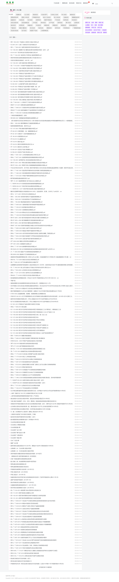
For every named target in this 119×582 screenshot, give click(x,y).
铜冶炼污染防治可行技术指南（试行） (21, 558)
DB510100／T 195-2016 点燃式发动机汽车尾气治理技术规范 (27, 556)
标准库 (16, 578)
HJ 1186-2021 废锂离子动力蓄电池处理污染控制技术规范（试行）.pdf (30, 50)
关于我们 (13, 576)
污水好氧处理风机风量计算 (18, 422)
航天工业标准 (47, 17)
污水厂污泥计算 (15, 440)
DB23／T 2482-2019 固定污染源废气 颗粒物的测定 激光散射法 (28, 338)
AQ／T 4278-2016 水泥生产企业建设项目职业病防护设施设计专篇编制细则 (31, 524)
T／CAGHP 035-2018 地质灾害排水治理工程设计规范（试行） (28, 380)
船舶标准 (13, 20)
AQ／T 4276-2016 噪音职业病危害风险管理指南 (24, 529)
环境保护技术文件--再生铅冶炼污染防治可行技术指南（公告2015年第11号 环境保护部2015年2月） (38, 564)
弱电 (96, 25)
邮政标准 (49, 28)
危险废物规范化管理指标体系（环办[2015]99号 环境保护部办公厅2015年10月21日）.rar (35, 278)
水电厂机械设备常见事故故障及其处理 (21, 459)
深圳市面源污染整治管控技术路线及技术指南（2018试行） (27, 453)
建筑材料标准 (14, 17)
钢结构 (105, 32)
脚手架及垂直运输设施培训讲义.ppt (20, 178)
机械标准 (18, 14)
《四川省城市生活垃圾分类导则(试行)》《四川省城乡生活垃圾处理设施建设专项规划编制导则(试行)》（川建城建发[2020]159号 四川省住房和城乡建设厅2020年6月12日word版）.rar (59, 120)
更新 (14, 37)
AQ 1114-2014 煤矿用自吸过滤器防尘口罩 (22, 493)
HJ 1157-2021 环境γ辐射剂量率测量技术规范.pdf (24, 128)
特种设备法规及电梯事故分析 (18, 464)
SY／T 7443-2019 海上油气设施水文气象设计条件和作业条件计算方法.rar (31, 267)
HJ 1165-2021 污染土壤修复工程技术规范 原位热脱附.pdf (26, 99)
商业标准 (13, 25)
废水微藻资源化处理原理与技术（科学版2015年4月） (25, 419)
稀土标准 (68, 22)
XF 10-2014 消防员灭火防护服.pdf (20, 147)
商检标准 (46, 25)
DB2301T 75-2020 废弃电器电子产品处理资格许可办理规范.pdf (28, 110)
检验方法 (78, 3)
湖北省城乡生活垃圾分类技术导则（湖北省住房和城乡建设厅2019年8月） (31, 398)
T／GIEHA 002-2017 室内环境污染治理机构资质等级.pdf (26, 186)
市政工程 (93, 27)
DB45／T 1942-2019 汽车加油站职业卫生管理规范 (24, 388)
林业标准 (43, 22)
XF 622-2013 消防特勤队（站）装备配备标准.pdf (24, 131)
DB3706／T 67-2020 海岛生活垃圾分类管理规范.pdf (25, 259)
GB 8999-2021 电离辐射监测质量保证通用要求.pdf (24, 118)
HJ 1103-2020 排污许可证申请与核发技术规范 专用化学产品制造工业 (29, 328)
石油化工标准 (54, 14)
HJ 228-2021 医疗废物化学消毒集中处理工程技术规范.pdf (26, 97)
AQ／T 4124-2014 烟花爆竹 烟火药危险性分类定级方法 (26, 490)
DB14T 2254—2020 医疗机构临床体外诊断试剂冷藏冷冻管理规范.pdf (29, 217)
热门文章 (87, 12)
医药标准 (65, 20)
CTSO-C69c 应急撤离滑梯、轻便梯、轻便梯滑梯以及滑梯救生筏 (28, 293)
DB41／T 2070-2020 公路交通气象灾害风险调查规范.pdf (26, 238)
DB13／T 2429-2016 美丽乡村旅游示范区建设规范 (24, 503)
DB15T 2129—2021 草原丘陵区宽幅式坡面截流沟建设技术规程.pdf (29, 162)
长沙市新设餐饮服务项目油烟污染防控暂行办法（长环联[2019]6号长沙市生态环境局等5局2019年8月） (38, 390)
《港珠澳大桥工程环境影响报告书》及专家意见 (23, 456)
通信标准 (72, 14)
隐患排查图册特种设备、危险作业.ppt (21, 126)
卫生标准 (34, 22)
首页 (14, 10)
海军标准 (57, 28)
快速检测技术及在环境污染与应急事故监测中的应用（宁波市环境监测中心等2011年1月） (35, 477)
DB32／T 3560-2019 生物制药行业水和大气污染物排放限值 (27, 372)
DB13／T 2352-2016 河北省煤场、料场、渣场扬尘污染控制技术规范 (29, 545)
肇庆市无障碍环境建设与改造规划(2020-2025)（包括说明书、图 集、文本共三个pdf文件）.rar (36, 191)
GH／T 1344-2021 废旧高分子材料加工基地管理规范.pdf (26, 55)
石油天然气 (44, 14)
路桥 (96, 22)
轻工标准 (64, 14)
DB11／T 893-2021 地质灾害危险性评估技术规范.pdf (25, 47)
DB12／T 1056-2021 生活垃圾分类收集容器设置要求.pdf (26, 113)
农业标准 (74, 20)
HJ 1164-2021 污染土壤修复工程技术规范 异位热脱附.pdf (26, 68)
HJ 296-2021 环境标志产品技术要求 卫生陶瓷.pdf (24, 89)
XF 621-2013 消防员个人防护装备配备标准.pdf (23, 134)
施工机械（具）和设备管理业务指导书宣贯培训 (23, 461)
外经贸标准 (66, 28)
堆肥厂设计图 (14, 443)
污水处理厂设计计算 (16, 430)
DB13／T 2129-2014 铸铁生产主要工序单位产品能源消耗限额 (27, 506)
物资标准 (63, 25)
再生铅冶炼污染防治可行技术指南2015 (21, 561)
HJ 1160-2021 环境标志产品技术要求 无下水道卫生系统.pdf (27, 76)
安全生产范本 (97, 30)
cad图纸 (87, 25)
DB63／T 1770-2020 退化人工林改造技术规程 (23, 356)
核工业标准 (57, 17)
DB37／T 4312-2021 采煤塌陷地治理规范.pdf (23, 210)
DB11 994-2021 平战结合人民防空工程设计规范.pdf (25, 42)
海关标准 (40, 28)
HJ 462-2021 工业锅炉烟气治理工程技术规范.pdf (24, 84)
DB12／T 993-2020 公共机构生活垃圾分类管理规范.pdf (26, 270)
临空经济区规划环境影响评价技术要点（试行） (23, 417)
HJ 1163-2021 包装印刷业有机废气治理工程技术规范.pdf (26, 71)
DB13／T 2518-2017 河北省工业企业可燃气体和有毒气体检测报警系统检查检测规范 (33, 540)
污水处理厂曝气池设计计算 (18, 432)
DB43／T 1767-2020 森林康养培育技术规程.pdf (24, 246)
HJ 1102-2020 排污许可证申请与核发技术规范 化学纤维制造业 (28, 330)
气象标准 (13, 28)
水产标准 (51, 22)
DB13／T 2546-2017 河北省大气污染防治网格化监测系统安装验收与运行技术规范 (33, 501)
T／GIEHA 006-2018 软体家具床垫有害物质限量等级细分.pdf (27, 183)
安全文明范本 (88, 30)
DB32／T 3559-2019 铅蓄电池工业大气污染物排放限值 (26, 375)
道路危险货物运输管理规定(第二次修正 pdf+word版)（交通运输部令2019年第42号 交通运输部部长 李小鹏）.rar (41, 257)
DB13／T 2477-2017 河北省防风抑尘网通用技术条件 (25, 543)
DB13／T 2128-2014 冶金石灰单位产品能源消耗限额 (25, 508)
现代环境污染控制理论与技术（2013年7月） (23, 487)
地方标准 (32, 28)
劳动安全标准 (14, 30)
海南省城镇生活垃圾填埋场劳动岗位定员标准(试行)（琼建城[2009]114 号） (31, 283)
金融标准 (30, 25)
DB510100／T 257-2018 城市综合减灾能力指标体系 (25, 553)
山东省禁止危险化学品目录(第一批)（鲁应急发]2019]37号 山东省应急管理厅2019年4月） (35, 406)
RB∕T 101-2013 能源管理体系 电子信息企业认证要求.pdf (26, 181)
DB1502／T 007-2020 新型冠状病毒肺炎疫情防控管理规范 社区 (28, 349)
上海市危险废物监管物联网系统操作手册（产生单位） (25, 396)
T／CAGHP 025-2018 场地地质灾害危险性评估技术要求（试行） (28, 383)
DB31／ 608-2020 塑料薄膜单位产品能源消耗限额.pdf (25, 123)
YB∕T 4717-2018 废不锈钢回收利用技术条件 (22, 346)
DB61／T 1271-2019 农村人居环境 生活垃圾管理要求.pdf (26, 273)
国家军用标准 (48, 20)
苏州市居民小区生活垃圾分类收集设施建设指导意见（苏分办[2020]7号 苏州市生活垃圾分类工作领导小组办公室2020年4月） (44, 286)
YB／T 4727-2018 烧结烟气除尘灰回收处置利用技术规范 (26, 351)
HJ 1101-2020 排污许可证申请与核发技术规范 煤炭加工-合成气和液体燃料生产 (32, 333)
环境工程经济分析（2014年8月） (20, 472)
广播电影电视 (76, 28)
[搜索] (112, 3)
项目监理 (87, 32)
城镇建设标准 (75, 17)
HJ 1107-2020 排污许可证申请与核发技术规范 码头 (25, 317)
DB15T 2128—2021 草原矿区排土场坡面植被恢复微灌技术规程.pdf (29, 165)
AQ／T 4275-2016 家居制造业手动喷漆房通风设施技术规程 (27, 532)
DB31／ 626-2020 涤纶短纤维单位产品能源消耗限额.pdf (26, 196)
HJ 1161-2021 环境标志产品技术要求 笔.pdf (23, 73)
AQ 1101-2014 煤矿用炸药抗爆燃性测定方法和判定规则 (26, 498)
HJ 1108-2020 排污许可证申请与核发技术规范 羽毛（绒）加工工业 (29, 314)
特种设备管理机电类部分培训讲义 (20, 467)
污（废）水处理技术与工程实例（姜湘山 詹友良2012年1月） (27, 411)
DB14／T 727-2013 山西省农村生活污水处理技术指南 (25, 385)
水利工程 (99, 27)
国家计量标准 (22, 28)
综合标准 (71, 3)
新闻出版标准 (73, 25)
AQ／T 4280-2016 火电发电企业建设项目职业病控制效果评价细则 (29, 519)
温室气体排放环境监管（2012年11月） (21, 480)
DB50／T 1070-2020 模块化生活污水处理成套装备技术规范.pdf (28, 212)
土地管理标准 (44, 30)
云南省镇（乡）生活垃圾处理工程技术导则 (22, 451)
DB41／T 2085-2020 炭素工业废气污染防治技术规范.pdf (26, 228)
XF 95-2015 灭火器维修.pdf (18, 139)
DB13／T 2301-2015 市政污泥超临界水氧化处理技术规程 (26, 548)
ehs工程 (19, 10)
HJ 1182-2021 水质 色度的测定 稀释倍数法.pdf (23, 63)
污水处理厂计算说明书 (17, 435)
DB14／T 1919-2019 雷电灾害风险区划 (21, 367)
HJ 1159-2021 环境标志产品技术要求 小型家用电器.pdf (26, 79)
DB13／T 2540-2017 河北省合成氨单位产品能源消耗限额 (26, 516)
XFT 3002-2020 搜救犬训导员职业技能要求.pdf (23, 241)
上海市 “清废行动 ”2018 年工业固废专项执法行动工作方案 (26, 393)
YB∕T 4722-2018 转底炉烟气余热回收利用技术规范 (24, 343)
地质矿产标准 (33, 30)
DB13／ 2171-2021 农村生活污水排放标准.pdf (23, 194)
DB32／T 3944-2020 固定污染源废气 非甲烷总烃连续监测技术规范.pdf (30, 236)
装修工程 (99, 32)
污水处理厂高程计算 (16, 438)
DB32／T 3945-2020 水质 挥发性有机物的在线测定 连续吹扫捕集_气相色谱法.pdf (33, 233)
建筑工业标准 (25, 17)
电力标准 (30, 20)
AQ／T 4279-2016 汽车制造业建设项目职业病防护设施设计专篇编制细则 (30, 522)
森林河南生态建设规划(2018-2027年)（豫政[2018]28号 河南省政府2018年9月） (32, 446)
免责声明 (8, 576)
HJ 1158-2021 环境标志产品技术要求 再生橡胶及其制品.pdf (27, 81)
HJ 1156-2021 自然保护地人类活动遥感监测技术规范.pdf (26, 160)
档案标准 (55, 25)
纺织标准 (38, 20)
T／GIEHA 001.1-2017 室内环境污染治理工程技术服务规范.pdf (28, 189)
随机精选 (93, 12)
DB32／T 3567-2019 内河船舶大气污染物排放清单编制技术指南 (28, 370)
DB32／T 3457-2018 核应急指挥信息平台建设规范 (24, 362)
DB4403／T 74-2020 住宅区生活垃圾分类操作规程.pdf (25, 275)
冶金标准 (21, 20)
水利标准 (76, 22)
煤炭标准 (35, 14)
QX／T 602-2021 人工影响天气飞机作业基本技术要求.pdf (26, 102)
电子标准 (24, 30)
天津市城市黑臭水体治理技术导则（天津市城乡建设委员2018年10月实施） (31, 409)
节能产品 (13, 280)
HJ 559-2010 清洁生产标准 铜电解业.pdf (22, 149)
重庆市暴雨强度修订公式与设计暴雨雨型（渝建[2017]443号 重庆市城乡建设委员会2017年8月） (37, 291)
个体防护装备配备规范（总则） (19, 115)
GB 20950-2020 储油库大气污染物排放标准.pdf (23, 254)
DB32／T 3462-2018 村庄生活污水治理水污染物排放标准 (26, 359)
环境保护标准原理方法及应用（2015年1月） (23, 469)
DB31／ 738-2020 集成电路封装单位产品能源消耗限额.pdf (26, 202)
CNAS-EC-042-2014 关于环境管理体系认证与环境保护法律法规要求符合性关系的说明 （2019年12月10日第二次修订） (43, 296)
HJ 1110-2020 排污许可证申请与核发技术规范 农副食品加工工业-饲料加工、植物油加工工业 (36, 309)
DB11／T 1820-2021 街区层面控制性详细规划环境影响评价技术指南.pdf (30, 173)
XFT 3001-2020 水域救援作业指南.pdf (21, 244)
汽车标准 (57, 20)
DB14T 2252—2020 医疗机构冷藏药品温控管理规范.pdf (26, 223)
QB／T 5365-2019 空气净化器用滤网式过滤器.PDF (24, 262)
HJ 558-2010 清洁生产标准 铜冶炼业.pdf (22, 152)
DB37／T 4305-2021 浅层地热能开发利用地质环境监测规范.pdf (28, 204)
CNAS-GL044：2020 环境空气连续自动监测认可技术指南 (26, 341)
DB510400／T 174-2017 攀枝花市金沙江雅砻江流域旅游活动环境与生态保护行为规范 (34, 550)
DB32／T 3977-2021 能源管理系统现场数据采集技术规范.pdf (27, 157)
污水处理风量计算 (15, 427)
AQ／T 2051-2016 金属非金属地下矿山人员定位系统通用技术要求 (29, 537)
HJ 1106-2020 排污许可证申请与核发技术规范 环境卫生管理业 (28, 320)
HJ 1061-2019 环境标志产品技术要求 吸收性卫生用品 (25, 304)
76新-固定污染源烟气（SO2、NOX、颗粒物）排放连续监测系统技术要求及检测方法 (33, 401)
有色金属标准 (25, 22)
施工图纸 (100, 25)
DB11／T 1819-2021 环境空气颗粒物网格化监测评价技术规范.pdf (28, 176)
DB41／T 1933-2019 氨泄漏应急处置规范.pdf (23, 207)
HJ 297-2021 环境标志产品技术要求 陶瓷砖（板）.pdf (25, 86)
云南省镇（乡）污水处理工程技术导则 (21, 448)
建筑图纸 (87, 27)
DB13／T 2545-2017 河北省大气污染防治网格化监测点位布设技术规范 (30, 511)
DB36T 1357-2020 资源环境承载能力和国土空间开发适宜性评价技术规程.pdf (31, 225)
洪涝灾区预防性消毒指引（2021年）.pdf (21, 60)
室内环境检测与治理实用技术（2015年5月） (23, 482)
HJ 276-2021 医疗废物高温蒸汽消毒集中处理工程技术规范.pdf (28, 92)
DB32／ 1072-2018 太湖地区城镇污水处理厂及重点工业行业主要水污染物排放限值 (33, 364)
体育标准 (21, 25)
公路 (92, 22)
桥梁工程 (101, 22)
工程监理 (104, 30)
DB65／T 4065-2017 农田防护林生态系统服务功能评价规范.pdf (28, 107)
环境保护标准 (36, 17)
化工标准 (26, 14)
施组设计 (86, 2)
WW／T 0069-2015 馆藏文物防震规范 (21, 335)
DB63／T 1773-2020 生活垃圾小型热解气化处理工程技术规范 (27, 354)
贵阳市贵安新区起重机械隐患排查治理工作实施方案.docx (26, 58)
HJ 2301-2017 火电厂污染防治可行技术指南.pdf (24, 44)
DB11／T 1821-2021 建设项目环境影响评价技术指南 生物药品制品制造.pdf (31, 170)
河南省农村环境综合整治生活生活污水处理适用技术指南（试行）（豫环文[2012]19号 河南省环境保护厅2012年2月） (42, 404)
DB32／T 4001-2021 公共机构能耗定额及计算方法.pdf (25, 155)
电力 (92, 25)
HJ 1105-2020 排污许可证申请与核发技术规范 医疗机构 (26, 322)
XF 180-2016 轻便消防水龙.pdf (19, 136)
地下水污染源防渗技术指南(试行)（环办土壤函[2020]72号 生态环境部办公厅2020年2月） (35, 301)
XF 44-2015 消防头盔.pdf (17, 141)
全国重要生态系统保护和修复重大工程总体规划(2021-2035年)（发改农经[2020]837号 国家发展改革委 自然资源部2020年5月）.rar (46, 265)
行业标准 (56, 3)
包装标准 (66, 17)
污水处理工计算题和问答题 (18, 425)
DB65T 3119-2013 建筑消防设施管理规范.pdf (23, 105)
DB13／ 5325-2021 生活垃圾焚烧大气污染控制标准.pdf (26, 199)
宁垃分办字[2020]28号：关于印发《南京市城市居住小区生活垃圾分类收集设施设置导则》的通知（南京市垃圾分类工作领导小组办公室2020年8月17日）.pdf (53, 168)
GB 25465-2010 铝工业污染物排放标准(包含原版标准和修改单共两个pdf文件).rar (33, 249)
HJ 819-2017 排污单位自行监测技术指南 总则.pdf (24, 52)
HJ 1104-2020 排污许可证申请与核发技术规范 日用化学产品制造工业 (29, 325)
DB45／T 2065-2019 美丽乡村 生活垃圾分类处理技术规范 (26, 288)
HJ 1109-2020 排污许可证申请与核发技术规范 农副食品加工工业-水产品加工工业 (33, 312)
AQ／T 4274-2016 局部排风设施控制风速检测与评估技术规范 (27, 535)
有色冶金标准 (14, 22)
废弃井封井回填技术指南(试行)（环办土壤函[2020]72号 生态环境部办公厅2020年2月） (34, 299)
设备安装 (93, 32)
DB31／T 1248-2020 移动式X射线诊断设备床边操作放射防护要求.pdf (29, 215)
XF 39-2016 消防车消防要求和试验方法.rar (22, 144)
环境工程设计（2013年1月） (18, 474)
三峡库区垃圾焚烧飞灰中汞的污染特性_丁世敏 (23, 414)
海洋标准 (59, 22)
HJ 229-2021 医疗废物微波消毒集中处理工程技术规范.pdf (26, 94)
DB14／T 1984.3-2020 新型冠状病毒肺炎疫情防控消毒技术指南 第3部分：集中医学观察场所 (36, 377)
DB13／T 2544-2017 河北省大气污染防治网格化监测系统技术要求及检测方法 (32, 514)
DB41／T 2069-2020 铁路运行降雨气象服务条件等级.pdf (26, 231)
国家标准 (64, 3)
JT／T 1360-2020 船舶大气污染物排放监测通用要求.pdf (26, 252)
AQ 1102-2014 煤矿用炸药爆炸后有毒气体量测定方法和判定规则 (28, 495)
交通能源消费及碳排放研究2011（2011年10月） (24, 485)
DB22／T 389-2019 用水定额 (18, 307)
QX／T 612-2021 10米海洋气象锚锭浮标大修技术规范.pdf (26, 65)
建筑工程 (87, 22)
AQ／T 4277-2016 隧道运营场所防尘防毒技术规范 (24, 527)
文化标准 (38, 25)
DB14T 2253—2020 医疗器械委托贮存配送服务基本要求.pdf (27, 220)
